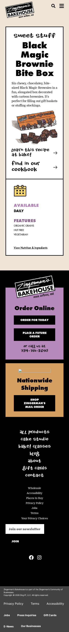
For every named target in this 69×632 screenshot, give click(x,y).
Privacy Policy (34, 503)
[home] (35, 288)
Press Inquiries (26, 615)
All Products (34, 432)
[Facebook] (31, 557)
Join (15, 541)
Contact (34, 476)
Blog (35, 454)
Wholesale (34, 488)
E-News (9, 626)
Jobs (34, 508)
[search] (53, 6)
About (34, 461)
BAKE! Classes (34, 447)
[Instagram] (39, 557)
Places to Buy (34, 498)
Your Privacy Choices (34, 518)
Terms (34, 513)
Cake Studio (34, 439)
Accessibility (34, 493)
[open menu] (61, 5)
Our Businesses (31, 626)
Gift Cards (34, 468)
